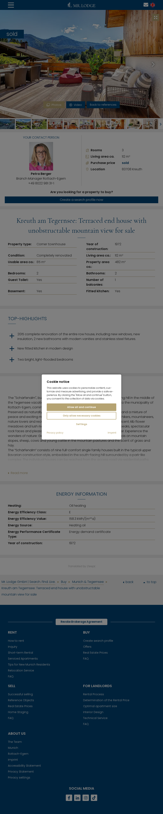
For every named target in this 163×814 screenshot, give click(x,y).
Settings (81, 424)
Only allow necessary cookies (81, 415)
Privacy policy (55, 433)
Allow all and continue (81, 407)
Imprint (112, 433)
